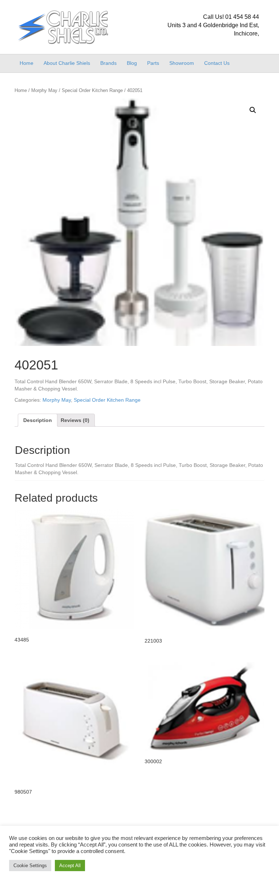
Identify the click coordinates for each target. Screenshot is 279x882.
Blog (132, 63)
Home (26, 63)
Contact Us (217, 63)
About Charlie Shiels (67, 63)
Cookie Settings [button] (30, 865)
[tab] (37, 420)
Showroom (181, 63)
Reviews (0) (75, 420)
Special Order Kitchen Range (92, 90)
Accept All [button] (70, 865)
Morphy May (44, 90)
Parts (153, 63)
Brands (108, 63)
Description (37, 420)
